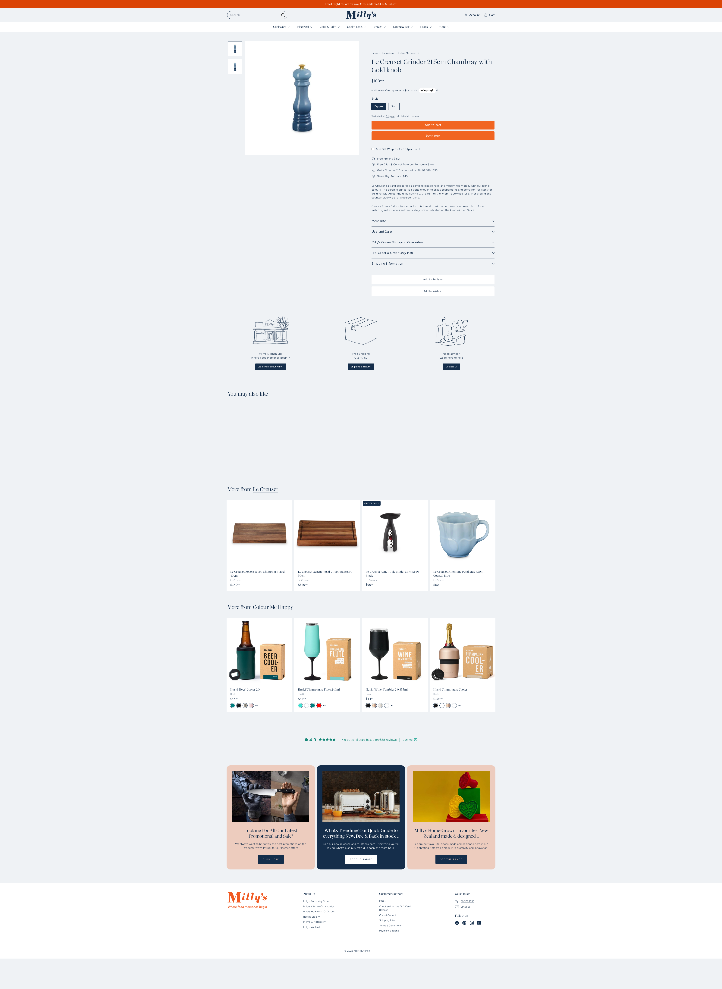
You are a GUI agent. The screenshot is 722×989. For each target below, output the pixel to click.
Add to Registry (433, 279)
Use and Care (382, 231)
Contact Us (451, 366)
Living (424, 26)
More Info (379, 221)
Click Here (270, 859)
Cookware (280, 26)
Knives (378, 26)
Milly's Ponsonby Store (316, 901)
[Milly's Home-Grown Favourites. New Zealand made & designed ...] (451, 796)
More (442, 26)
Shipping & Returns (361, 366)
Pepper (379, 106)
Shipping (390, 116)
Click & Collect (387, 915)
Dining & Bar (401, 26)
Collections (388, 53)
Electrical (303, 26)
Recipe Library (311, 916)
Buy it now (433, 135)
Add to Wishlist (433, 291)
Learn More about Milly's (270, 366)
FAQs (382, 901)
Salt (393, 106)
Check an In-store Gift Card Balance (395, 908)
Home (375, 53)
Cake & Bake (328, 26)
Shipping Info (387, 920)
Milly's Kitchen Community (318, 906)
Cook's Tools (355, 26)
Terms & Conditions (390, 925)
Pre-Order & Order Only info (392, 253)
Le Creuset (265, 489)
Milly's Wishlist (311, 927)
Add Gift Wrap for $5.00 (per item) (398, 149)
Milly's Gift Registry (314, 921)
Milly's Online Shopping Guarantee (397, 242)
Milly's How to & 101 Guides (319, 911)
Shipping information (387, 263)
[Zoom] (302, 98)
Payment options (389, 930)
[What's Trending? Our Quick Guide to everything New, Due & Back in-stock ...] (361, 796)
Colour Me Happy (407, 53)
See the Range (361, 859)
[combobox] (257, 15)
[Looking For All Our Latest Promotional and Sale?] (270, 796)
